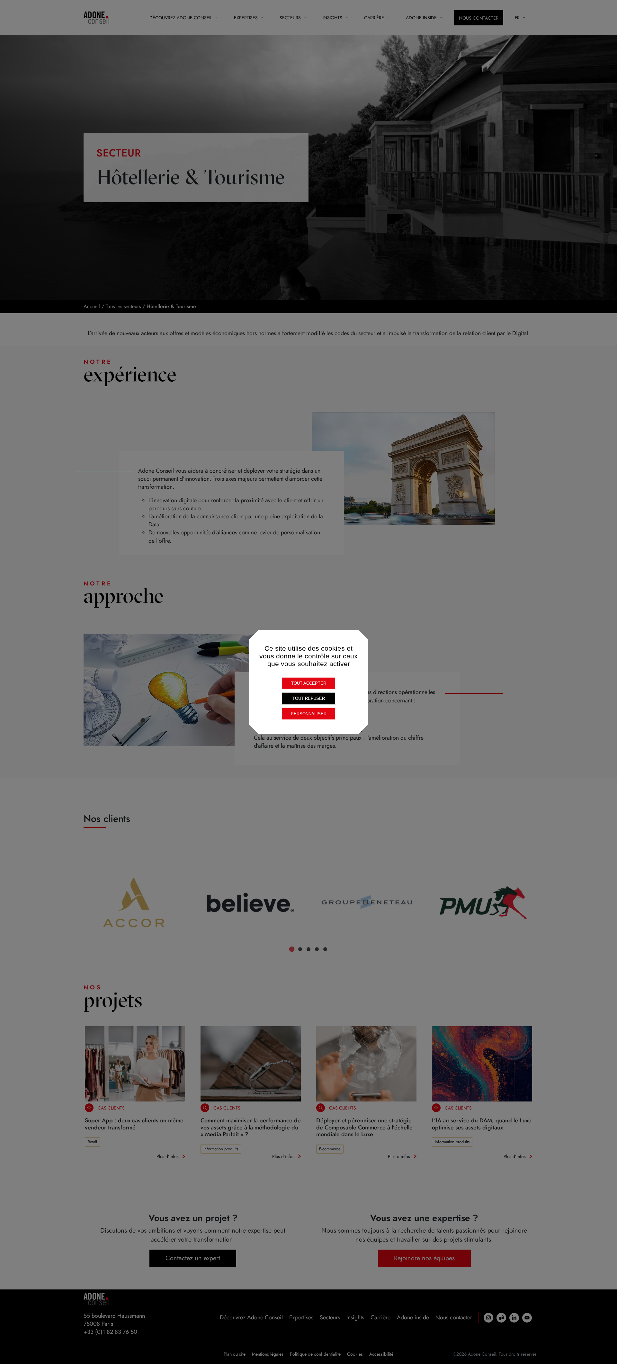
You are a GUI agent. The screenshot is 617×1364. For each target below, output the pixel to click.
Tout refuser (308, 698)
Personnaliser (308, 713)
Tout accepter (308, 683)
